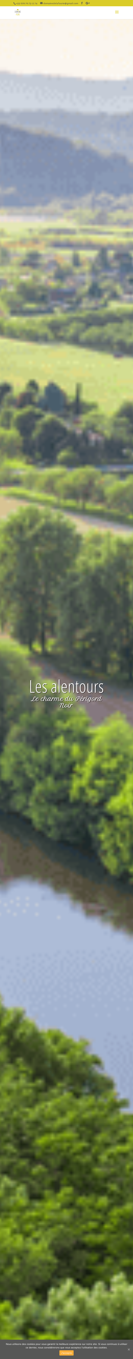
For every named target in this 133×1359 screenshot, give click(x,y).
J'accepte (66, 1353)
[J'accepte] (128, 1349)
